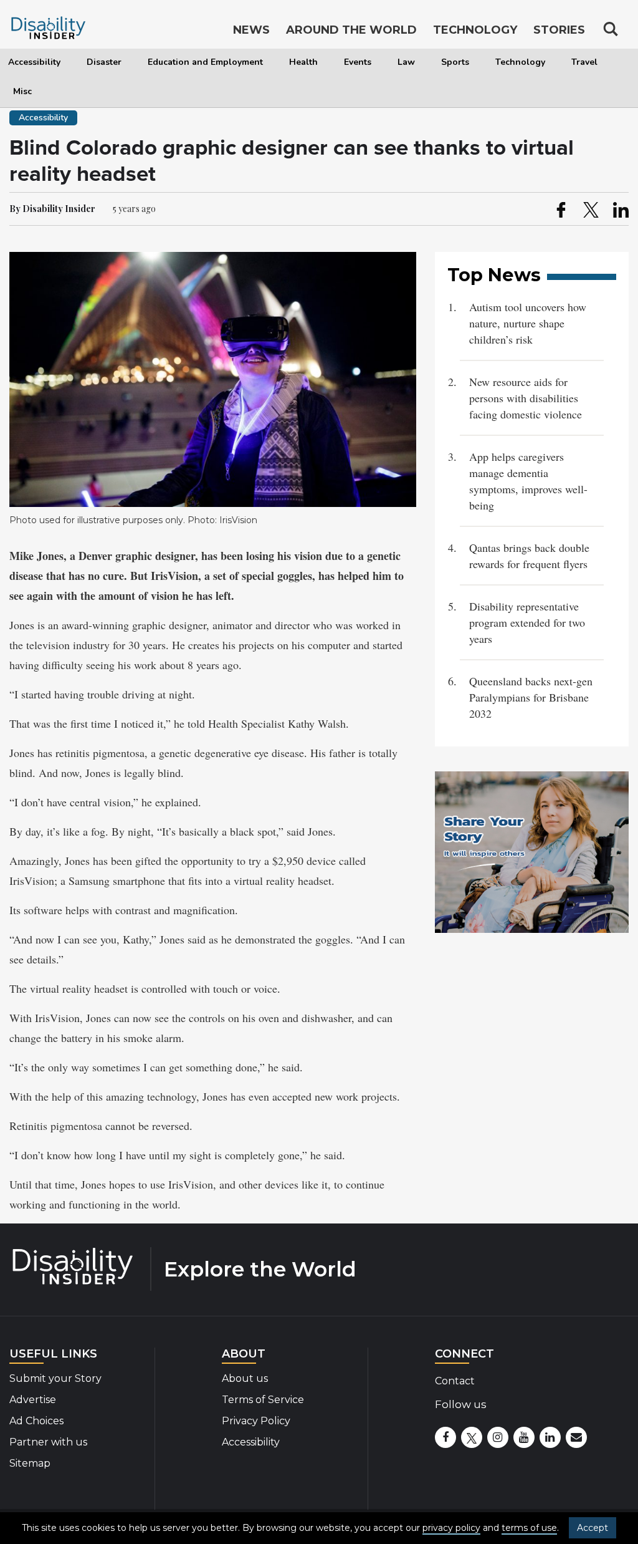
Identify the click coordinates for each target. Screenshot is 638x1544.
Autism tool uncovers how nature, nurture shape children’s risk (527, 323)
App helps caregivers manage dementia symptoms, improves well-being (528, 481)
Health (303, 62)
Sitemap (29, 1463)
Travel (584, 62)
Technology (520, 62)
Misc (22, 91)
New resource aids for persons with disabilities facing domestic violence (525, 398)
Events (357, 62)
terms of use (529, 1527)
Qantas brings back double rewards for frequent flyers (529, 555)
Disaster (104, 62)
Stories (559, 30)
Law (406, 62)
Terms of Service (263, 1400)
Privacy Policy (256, 1421)
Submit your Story (55, 1378)
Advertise (32, 1400)
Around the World (351, 30)
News (251, 30)
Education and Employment (205, 62)
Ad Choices (36, 1421)
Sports (455, 62)
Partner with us (48, 1442)
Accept (592, 1527)
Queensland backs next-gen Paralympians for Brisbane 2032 (531, 697)
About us (245, 1378)
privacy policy (451, 1527)
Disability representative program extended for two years (527, 622)
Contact (455, 1381)
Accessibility (34, 62)
